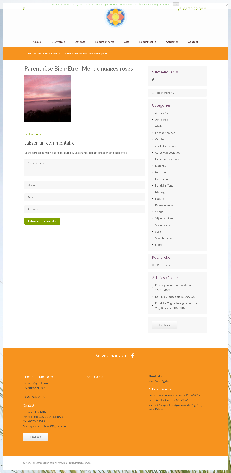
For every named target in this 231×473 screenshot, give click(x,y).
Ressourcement (165, 205)
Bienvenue (58, 41)
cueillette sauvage (166, 146)
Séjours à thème (104, 41)
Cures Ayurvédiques (167, 152)
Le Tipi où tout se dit (167, 296)
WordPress (201, 462)
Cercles (160, 139)
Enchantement (33, 134)
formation (161, 172)
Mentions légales (159, 381)
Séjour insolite (147, 41)
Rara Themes (172, 462)
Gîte (126, 41)
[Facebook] (153, 79)
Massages (161, 192)
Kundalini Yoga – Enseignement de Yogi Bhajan (176, 405)
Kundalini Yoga (164, 185)
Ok (176, 4)
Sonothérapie (163, 238)
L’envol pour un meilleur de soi (173, 285)
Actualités (172, 41)
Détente (80, 41)
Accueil (37, 41)
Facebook (164, 324)
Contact (193, 41)
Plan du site (155, 376)
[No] (227, 4)
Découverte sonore (167, 159)
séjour (159, 211)
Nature (159, 198)
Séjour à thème (164, 218)
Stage (158, 244)
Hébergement (164, 179)
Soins (158, 231)
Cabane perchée (165, 132)
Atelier (37, 53)
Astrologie (161, 119)
